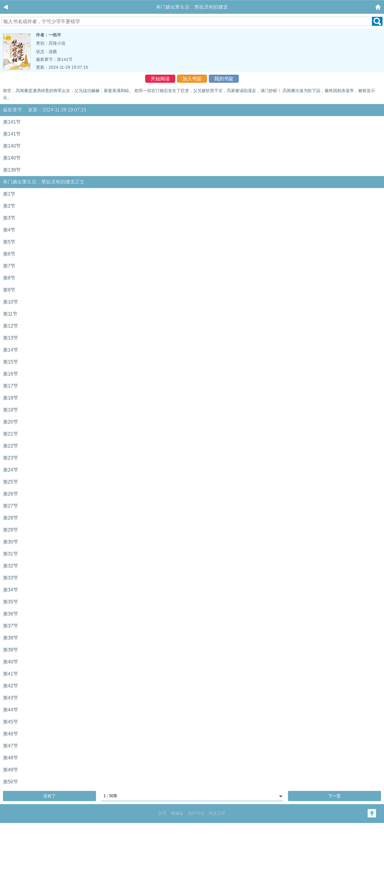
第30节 (10, 541)
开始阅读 (160, 78)
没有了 (49, 796)
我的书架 (223, 78)
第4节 (9, 229)
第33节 (10, 577)
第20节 (10, 421)
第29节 (10, 529)
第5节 (9, 241)
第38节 (10, 637)
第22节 (10, 445)
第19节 (10, 409)
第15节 (10, 361)
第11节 (10, 313)
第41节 (10, 673)
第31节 (10, 553)
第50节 (10, 781)
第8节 (9, 277)
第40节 (10, 661)
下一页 (334, 796)
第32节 (10, 565)
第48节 (10, 757)
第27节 (10, 505)
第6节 (9, 253)
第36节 (10, 613)
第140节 (12, 145)
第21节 (10, 433)
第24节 (10, 469)
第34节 (10, 589)
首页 (162, 813)
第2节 (9, 205)
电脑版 (177, 813)
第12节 (10, 325)
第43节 (10, 697)
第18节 (10, 397)
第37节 (10, 625)
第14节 (10, 349)
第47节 (10, 745)
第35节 (10, 601)
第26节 (10, 493)
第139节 (12, 169)
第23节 (10, 457)
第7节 (9, 265)
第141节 (65, 59)
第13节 (10, 337)
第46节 (10, 733)
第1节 (9, 193)
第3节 (9, 217)
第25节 (10, 481)
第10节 (10, 301)
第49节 (10, 769)
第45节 (10, 721)
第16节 (10, 373)
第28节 (10, 517)
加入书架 (192, 78)
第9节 (9, 289)
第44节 (10, 709)
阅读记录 (217, 813)
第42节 (10, 685)
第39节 (10, 649)
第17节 (10, 385)
